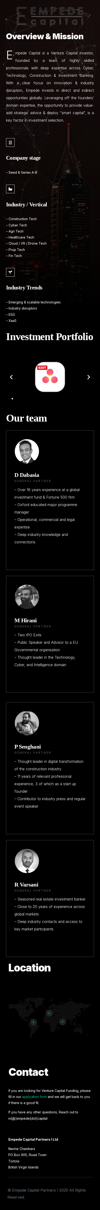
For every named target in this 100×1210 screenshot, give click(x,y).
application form (34, 1097)
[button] (8, 398)
